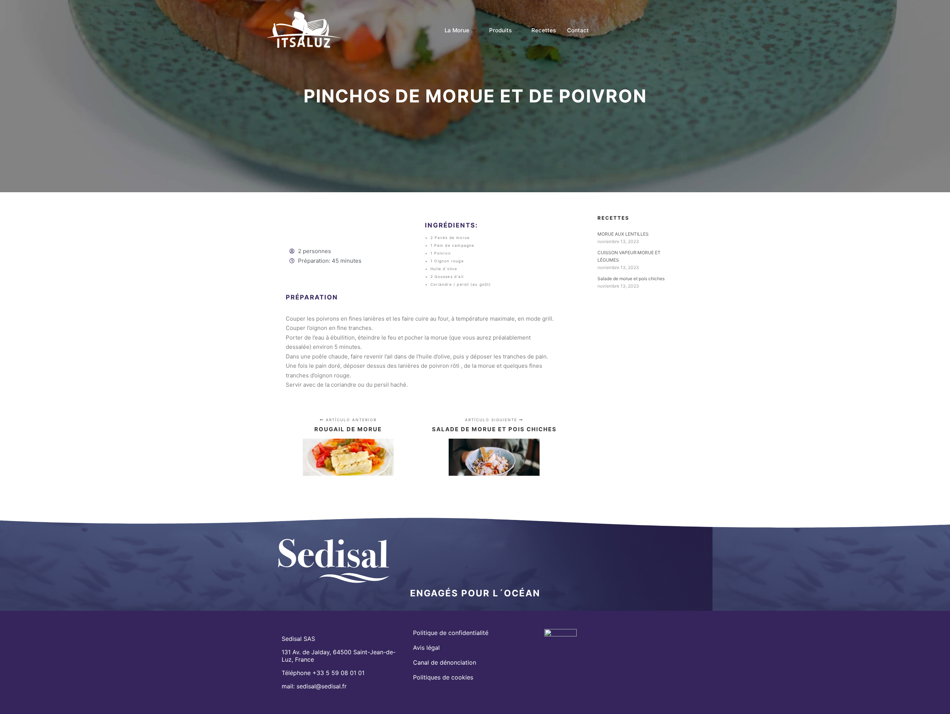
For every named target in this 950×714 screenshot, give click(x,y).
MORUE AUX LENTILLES (623, 234)
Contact (578, 30)
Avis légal (426, 647)
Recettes (543, 30)
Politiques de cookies (443, 677)
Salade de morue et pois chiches (631, 278)
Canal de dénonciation (444, 662)
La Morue (457, 30)
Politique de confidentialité (450, 632)
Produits (500, 30)
